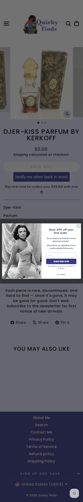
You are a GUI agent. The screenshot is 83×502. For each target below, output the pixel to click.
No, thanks (61, 274)
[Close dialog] (78, 226)
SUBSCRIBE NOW (61, 261)
